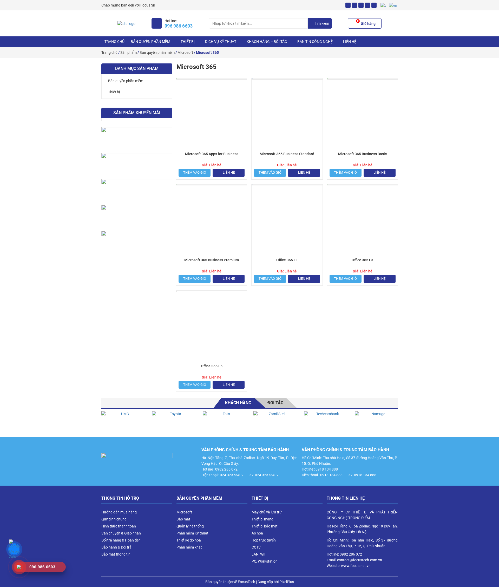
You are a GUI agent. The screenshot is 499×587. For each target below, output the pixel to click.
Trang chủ (114, 42)
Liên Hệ (349, 42)
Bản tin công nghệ (315, 42)
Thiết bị (188, 42)
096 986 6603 (179, 26)
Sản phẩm (128, 52)
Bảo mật (183, 519)
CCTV (256, 547)
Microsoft (185, 52)
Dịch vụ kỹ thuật (220, 42)
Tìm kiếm (322, 23)
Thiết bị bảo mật (265, 526)
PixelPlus (286, 582)
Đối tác (275, 402)
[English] (393, 5)
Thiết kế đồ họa (188, 540)
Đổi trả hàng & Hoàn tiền (121, 540)
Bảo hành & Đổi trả (116, 547)
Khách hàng (238, 402)
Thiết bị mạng (262, 519)
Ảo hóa (257, 533)
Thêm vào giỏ (194, 172)
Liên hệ (229, 172)
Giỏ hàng (366, 23)
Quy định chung (114, 519)
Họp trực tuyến (264, 540)
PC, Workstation (265, 561)
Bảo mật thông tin (115, 554)
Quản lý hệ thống (190, 526)
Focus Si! (147, 5)
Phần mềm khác (189, 547)
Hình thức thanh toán (118, 526)
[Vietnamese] (384, 5)
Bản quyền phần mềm (150, 42)
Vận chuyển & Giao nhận (121, 533)
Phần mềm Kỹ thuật (192, 533)
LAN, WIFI (259, 554)
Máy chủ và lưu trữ (267, 512)
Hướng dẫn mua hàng (119, 512)
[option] (122, 421)
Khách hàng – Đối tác (267, 42)
